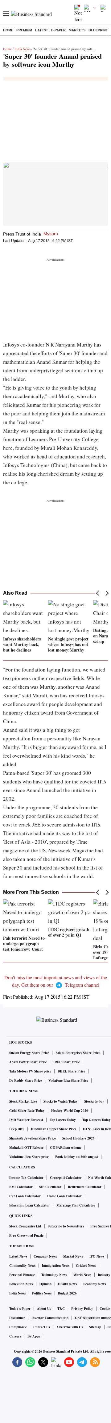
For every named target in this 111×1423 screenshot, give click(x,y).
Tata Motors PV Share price (30, 1071)
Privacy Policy (82, 1308)
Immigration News (55, 1265)
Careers (15, 1336)
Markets (77, 30)
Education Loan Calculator (29, 1205)
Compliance (18, 1327)
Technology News (54, 1275)
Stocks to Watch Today (60, 1101)
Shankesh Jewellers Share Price (32, 1138)
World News (82, 1275)
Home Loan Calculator (64, 1196)
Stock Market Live (23, 1101)
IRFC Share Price (66, 1062)
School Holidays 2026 (78, 1138)
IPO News (96, 1256)
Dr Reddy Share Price (25, 1080)
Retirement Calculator (84, 1187)
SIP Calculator (50, 1187)
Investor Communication (49, 1318)
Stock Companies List (25, 1226)
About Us (44, 1308)
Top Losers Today (63, 1120)
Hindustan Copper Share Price (53, 1129)
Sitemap (95, 1327)
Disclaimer (17, 1318)
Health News (67, 1284)
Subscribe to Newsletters (66, 1226)
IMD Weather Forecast (26, 1120)
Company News (45, 1256)
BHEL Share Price (71, 1071)
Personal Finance (22, 1275)
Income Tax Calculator (26, 1177)
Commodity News (22, 1265)
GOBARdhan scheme (65, 1147)
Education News (21, 1284)
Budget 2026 (67, 1293)
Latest (41, 30)
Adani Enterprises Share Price (78, 1053)
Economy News (94, 1284)
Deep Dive (16, 1129)
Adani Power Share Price (28, 1062)
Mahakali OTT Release (26, 1147)
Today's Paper (20, 1308)
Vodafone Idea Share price (29, 1157)
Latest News (18, 1256)
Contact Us (41, 1327)
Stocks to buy (94, 1101)
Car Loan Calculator (25, 1196)
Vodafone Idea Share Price (68, 1080)
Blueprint (98, 30)
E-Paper (58, 30)
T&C (61, 1308)
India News (22, 48)
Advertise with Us (69, 1327)
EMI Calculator (21, 1187)
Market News (73, 1256)
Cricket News (86, 1265)
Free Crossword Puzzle (26, 1235)
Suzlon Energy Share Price (29, 1053)
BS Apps (33, 1336)
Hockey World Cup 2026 (69, 1110)
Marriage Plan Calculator (75, 1205)
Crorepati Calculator (66, 1177)
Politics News (41, 1293)
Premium (24, 30)
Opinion (45, 1284)
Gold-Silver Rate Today (27, 1110)
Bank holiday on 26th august (76, 1157)
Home (8, 30)
